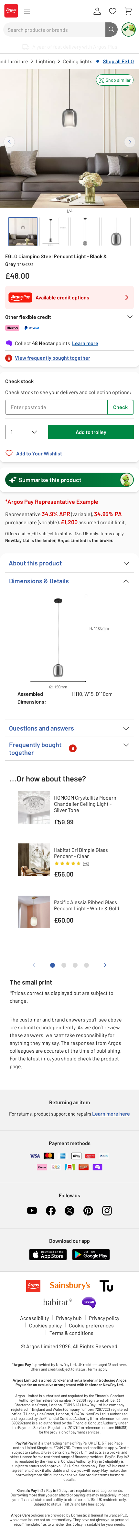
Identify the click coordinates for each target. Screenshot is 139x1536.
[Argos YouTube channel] (32, 1210)
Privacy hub (69, 1318)
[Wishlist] (112, 11)
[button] (115, 80)
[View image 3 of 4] (85, 231)
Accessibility (34, 1318)
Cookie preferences (91, 1325)
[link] (69, 356)
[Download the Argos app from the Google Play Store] (91, 1259)
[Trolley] (128, 11)
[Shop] (27, 11)
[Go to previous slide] (9, 142)
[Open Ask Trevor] (129, 29)
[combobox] (54, 29)
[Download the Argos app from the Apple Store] (48, 1259)
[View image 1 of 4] (23, 232)
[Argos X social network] (69, 1210)
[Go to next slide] (129, 142)
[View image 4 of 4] (116, 231)
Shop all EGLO (118, 61)
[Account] (97, 11)
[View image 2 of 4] (54, 231)
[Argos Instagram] (107, 1210)
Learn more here (111, 1113)
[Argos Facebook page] (51, 1210)
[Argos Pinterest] (88, 1210)
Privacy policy (104, 1318)
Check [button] (120, 407)
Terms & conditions (71, 1333)
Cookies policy (45, 1325)
